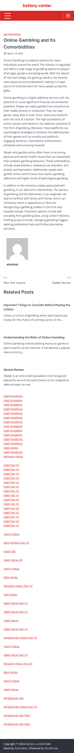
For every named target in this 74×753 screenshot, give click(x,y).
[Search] (68, 16)
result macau (12, 534)
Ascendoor (21, 748)
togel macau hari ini (16, 629)
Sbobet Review (14, 369)
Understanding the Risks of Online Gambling (34, 337)
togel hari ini (11, 521)
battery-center (37, 5)
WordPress (51, 748)
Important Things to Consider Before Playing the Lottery (37, 307)
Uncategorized (12, 34)
